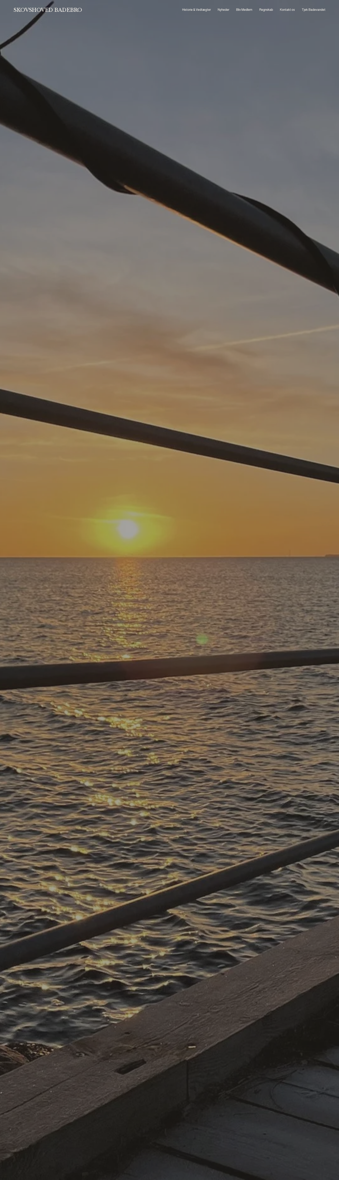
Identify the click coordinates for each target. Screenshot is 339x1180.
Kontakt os (287, 9)
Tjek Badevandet (313, 9)
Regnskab (266, 9)
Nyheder (223, 9)
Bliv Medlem (244, 9)
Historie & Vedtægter (196, 9)
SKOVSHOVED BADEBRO (48, 10)
